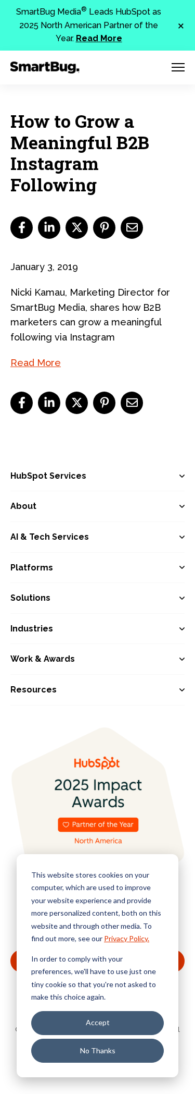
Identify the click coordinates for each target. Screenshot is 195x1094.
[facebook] (21, 227)
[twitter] (77, 227)
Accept (98, 1022)
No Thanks (97, 1050)
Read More (99, 38)
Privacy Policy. (126, 938)
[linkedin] (49, 227)
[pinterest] (104, 227)
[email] (132, 227)
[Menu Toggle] (178, 67)
